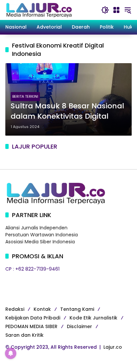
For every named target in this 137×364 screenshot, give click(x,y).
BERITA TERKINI (25, 96)
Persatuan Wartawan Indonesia (41, 234)
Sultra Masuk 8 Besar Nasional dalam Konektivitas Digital (67, 111)
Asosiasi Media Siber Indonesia (40, 241)
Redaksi (14, 309)
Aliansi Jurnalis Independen (36, 227)
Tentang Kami (77, 309)
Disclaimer (79, 326)
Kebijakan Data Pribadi (32, 317)
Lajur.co (112, 347)
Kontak (42, 309)
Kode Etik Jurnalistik (93, 317)
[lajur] (38, 9)
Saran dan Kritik (24, 335)
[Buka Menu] (116, 10)
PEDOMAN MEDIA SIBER (31, 326)
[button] (105, 10)
